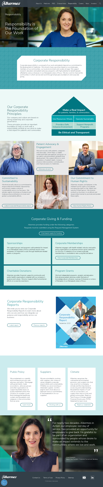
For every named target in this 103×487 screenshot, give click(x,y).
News (87, 4)
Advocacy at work (45, 169)
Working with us (55, 405)
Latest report (14, 325)
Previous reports (39, 325)
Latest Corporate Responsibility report (17, 206)
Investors (94, 4)
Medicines (47, 4)
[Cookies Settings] (4, 482)
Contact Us (36, 478)
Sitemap (71, 478)
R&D (53, 4)
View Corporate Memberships (68, 258)
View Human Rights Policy (82, 206)
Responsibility (72, 4)
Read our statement (84, 405)
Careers (81, 4)
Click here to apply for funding (51, 233)
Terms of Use (48, 478)
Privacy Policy (60, 478)
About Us (39, 4)
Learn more (26, 405)
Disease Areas (61, 4)
